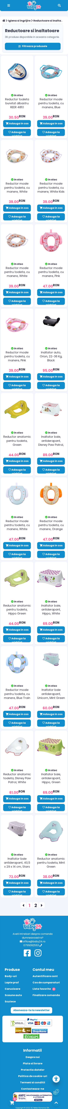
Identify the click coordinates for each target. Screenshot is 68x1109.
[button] (56, 1079)
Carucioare (12, 989)
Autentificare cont (45, 976)
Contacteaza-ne (32, 1089)
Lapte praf (12, 982)
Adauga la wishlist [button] (18, 133)
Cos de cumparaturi (46, 982)
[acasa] (3, 20)
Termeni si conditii (32, 1082)
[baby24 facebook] (27, 953)
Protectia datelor (32, 1070)
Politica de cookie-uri (32, 1076)
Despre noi (33, 1057)
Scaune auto (13, 995)
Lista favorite (44, 989)
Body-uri (11, 976)
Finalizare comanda (46, 995)
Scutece (10, 1001)
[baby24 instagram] (37, 953)
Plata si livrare (32, 1063)
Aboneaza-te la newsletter (31, 1010)
